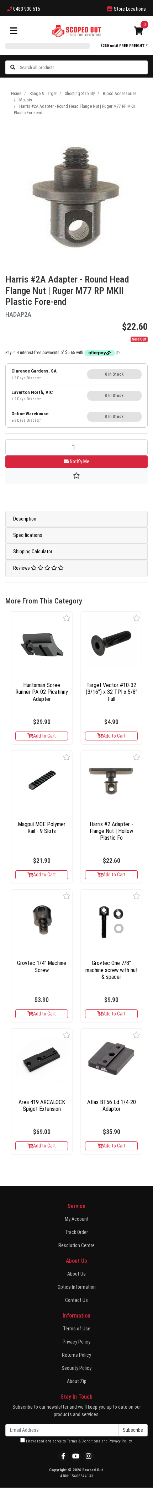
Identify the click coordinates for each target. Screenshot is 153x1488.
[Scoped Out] (77, 30)
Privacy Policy (76, 1342)
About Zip (76, 1381)
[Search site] (13, 67)
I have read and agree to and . (79, 1441)
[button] (66, 617)
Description (24, 519)
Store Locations (129, 9)
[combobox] (83, 67)
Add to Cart (44, 736)
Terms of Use (76, 1328)
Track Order (76, 1232)
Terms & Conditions (83, 1441)
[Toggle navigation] (13, 31)
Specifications (27, 535)
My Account (77, 1219)
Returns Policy (76, 1355)
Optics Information (77, 1287)
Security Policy (76, 1368)
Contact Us (76, 1300)
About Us (76, 1274)
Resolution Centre (76, 1245)
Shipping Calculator (32, 551)
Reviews (22, 568)
